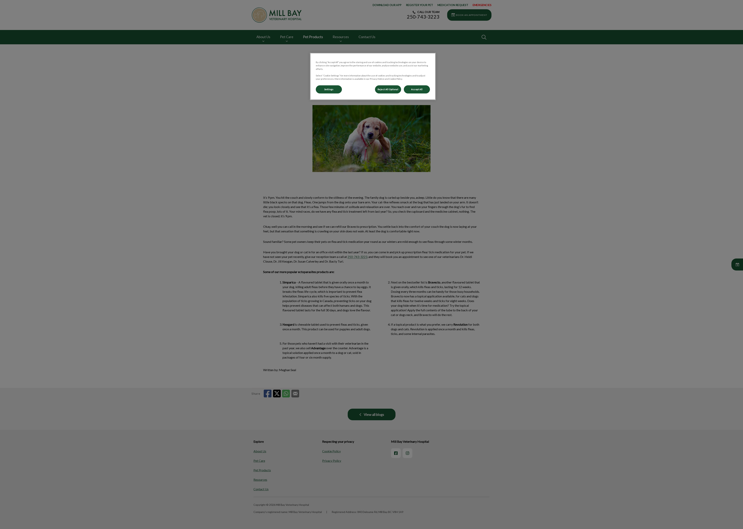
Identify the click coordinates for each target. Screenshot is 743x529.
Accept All (417, 89)
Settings (329, 89)
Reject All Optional (388, 89)
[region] (373, 76)
